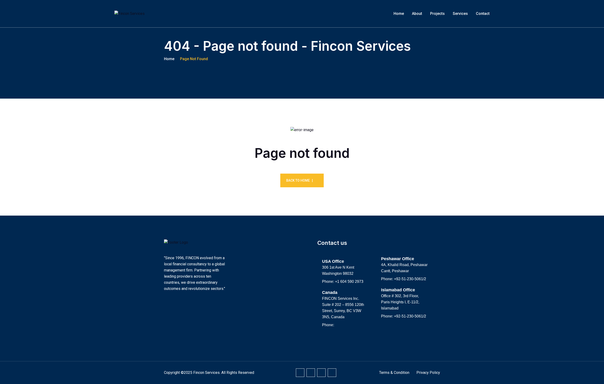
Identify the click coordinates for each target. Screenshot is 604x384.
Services (460, 13)
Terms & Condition (394, 372)
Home (399, 13)
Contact (483, 13)
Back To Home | (299, 180)
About (417, 13)
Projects (437, 13)
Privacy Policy (428, 372)
